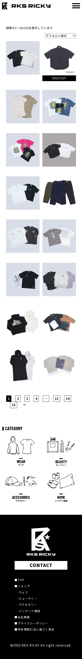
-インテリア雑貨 (28, 611)
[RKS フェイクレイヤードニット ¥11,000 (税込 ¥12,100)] (59, 365)
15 (14, 405)
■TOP (19, 580)
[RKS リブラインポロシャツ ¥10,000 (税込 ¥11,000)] (59, 322)
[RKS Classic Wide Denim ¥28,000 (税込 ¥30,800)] (59, 193)
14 (67, 398)
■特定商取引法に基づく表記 (34, 629)
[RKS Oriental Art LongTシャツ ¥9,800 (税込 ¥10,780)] (23, 236)
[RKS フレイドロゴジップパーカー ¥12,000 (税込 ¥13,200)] (23, 322)
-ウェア (22, 592)
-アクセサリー (27, 605)
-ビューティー (27, 598)
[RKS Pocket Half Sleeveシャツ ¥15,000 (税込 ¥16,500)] (59, 58)
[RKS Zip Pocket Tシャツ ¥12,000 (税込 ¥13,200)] (59, 150)
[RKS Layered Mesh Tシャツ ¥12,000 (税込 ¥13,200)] (23, 58)
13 (57, 398)
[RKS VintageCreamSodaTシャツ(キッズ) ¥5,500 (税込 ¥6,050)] (23, 150)
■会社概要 (22, 617)
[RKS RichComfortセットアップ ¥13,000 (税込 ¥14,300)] (23, 106)
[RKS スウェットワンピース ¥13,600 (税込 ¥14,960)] (23, 365)
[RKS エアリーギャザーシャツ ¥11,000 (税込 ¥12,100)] (59, 279)
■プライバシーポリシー (31, 623)
